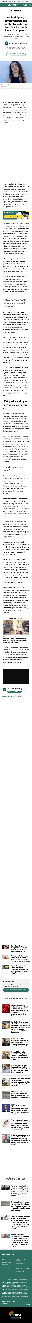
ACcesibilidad (20, 1271)
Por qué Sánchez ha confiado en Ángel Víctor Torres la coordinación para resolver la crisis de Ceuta (20, 1055)
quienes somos (6, 1262)
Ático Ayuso (12, 1)
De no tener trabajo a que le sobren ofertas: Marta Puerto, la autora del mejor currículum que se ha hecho (20, 958)
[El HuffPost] (12, 5)
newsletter (5, 1267)
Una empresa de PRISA (16, 1313)
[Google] (24, 43)
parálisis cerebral (7, 696)
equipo (4, 1259)
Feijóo (18, 1)
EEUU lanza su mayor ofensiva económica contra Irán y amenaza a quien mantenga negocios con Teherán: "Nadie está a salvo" (20, 1109)
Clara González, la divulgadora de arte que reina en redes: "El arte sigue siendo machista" (19, 948)
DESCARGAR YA (14, 216)
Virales (16, 10)
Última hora (25, 5)
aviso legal (19, 1266)
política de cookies (21, 1263)
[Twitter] (26, 43)
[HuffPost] (8, 1254)
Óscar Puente (25, 1)
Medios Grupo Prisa (16, 1318)
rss (3, 1270)
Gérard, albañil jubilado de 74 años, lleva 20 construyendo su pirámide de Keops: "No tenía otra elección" (20, 1082)
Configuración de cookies (21, 1260)
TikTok (18, 696)
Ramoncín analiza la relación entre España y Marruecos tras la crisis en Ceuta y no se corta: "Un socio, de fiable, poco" (20, 1042)
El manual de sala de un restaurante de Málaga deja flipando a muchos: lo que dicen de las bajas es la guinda (20, 1095)
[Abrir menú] (3, 5)
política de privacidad (22, 1268)
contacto (5, 1264)
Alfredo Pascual (17, 43)
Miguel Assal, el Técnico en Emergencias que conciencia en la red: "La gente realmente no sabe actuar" (20, 969)
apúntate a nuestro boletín (16, 990)
